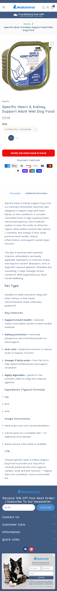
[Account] (47, 7)
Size (4, 124)
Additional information (36, 193)
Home (27, 23)
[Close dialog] (53, 555)
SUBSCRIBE (45, 507)
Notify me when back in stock (28, 153)
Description (15, 193)
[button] (4, 7)
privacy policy (49, 586)
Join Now (41, 578)
